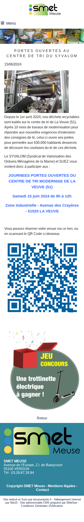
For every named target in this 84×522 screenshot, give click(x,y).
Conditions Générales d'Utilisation (42, 505)
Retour (42, 418)
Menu (11, 23)
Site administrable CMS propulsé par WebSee (48, 502)
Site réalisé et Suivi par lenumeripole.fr (27, 499)
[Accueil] (44, 9)
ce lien (67, 228)
